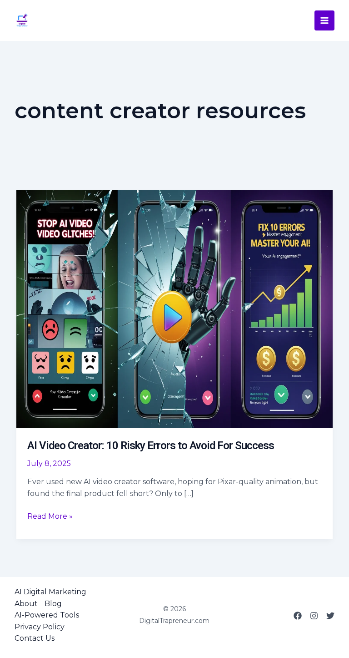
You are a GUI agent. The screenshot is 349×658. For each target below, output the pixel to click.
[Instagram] (314, 616)
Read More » (50, 516)
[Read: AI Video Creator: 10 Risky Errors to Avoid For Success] (174, 308)
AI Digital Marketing (50, 591)
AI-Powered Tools (47, 615)
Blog (53, 603)
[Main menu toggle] (324, 20)
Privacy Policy (40, 627)
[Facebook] (298, 616)
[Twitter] (330, 616)
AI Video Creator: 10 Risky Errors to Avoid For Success (150, 445)
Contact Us (35, 638)
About (26, 603)
